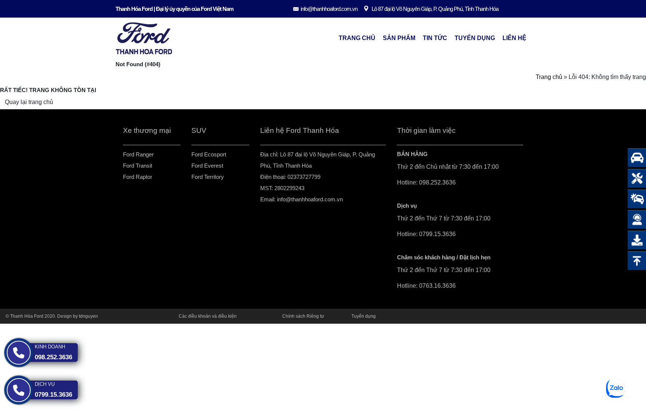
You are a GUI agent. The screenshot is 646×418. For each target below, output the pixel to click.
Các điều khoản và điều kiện (208, 316)
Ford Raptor (137, 177)
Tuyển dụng (475, 38)
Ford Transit (137, 165)
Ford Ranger (138, 154)
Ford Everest (207, 165)
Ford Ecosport (208, 154)
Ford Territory (207, 177)
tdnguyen (88, 316)
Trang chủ (357, 38)
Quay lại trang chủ (29, 102)
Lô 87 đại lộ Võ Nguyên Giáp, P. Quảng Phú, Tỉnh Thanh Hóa (435, 9)
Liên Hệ (514, 38)
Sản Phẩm (399, 38)
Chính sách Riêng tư (303, 316)
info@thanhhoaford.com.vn (329, 9)
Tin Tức (435, 38)
